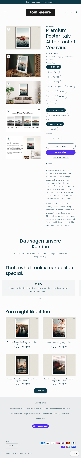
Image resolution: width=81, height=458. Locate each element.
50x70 (51, 97)
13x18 (69, 87)
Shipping (60, 57)
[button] (4, 12)
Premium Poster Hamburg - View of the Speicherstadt (22, 380)
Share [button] (50, 164)
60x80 (61, 97)
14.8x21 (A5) (53, 67)
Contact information (17, 409)
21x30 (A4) (52, 72)
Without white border (57, 115)
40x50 (61, 92)
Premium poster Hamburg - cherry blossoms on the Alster (59, 343)
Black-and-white (55, 124)
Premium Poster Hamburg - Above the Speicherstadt (22, 343)
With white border (55, 110)
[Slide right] (45, 299)
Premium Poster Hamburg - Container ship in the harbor (59, 380)
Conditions (40, 418)
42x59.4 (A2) (53, 82)
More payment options (61, 157)
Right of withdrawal (32, 414)
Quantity (49, 134)
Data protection (16, 414)
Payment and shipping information (55, 414)
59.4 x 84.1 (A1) (55, 87)
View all (40, 391)
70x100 (51, 102)
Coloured (52, 129)
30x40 (51, 92)
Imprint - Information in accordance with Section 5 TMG (49, 409)
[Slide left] (35, 299)
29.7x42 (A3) (53, 77)
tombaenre (14, 453)
